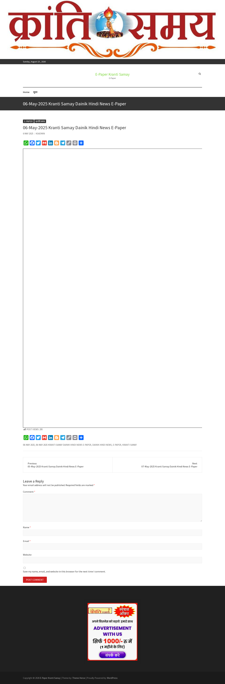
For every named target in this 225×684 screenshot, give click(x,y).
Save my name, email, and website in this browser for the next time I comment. (64, 571)
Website (27, 554)
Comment (29, 491)
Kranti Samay (129, 444)
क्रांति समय (40, 121)
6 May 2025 (28, 133)
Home (26, 92)
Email (27, 541)
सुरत (35, 92)
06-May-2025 (29, 444)
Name (27, 527)
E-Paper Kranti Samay (112, 74)
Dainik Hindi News (102, 444)
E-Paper (28, 121)
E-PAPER (117, 444)
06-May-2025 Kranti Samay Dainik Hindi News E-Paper (63, 444)
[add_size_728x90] (112, 632)
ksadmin (40, 133)
